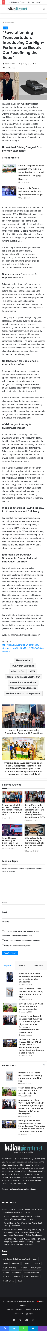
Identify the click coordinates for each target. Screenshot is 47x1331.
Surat (20, 1281)
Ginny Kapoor (35, 1268)
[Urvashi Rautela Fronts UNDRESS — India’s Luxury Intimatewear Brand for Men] (10, 992)
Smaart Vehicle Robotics (23, 688)
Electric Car (18, 671)
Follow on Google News (23, 1314)
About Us (10, 1310)
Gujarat (6, 1272)
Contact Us (29, 1310)
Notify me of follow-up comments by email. (22, 940)
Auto (13, 22)
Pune (26, 1276)
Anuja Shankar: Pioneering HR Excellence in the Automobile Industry (12, 842)
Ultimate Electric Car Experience (23, 693)
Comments (38, 965)
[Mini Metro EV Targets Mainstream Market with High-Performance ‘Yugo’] (9, 191)
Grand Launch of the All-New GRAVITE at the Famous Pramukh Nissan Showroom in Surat (12, 810)
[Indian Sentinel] (17, 8)
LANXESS (7, 1276)
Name (5, 902)
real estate (35, 1276)
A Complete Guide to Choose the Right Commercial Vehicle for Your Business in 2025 (35, 843)
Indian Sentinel (10, 64)
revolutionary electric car (24, 682)
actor (35, 1259)
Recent (22, 965)
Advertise (20, 1310)
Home (7, 22)
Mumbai (17, 1276)
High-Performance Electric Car (24, 677)
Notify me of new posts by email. (18, 946)
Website (5, 922)
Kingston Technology (32, 1272)
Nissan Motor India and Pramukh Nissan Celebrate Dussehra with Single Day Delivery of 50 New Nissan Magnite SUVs (35, 811)
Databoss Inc (23, 660)
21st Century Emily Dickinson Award (16, 1259)
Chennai (26, 1263)
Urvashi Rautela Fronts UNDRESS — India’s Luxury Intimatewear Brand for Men (31, 993)
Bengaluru (15, 1263)
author (5, 1263)
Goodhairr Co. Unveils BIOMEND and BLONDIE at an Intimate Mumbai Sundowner (31, 977)
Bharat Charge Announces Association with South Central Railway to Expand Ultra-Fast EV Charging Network (31, 172)
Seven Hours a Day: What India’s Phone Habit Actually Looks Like (31, 1007)
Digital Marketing (9, 1268)
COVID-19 (36, 1263)
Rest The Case (8, 1281)
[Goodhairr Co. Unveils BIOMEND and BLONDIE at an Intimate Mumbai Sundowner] (10, 977)
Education (23, 1268)
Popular (7, 965)
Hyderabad (16, 1272)
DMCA (37, 1310)
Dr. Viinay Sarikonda (24, 665)
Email (5, 912)
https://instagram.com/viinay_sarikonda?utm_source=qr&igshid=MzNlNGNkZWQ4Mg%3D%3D (23, 648)
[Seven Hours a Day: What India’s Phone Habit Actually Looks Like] (10, 1007)
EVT (33, 671)
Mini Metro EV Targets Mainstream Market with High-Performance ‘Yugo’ (30, 191)
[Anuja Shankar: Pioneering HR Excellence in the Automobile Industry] (12, 830)
